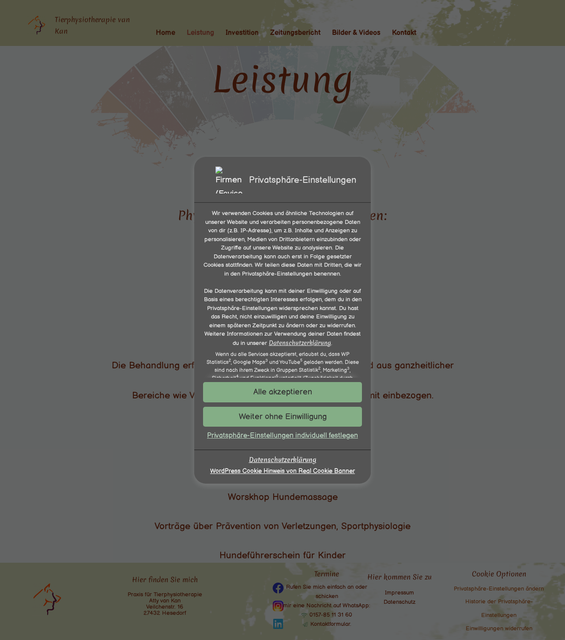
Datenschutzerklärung (300, 342)
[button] (282, 417)
